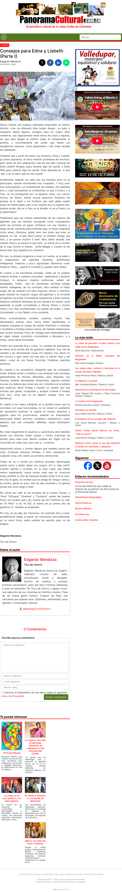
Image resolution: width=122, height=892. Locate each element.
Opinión (5, 45)
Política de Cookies (74, 874)
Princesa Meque (12, 752)
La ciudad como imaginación (89, 401)
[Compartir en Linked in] (58, 62)
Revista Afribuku (83, 508)
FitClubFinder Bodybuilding (88, 497)
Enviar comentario (56, 697)
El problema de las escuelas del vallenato (95, 419)
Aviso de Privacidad (13, 696)
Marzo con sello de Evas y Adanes (35, 842)
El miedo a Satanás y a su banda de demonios (35, 798)
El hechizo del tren (84, 482)
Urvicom (66, 889)
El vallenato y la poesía (86, 380)
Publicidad (48, 874)
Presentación (35, 874)
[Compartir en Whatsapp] (66, 62)
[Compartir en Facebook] (50, 62)
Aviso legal (59, 874)
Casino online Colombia (86, 520)
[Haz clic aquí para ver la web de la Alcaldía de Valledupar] (97, 67)
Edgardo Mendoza (10, 61)
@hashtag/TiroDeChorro (37, 608)
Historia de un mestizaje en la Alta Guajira (95, 389)
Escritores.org (82, 514)
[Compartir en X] (42, 62)
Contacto (23, 874)
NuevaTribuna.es (83, 503)
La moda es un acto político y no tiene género (11, 798)
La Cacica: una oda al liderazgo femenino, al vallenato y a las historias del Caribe (35, 747)
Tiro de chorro (33, 564)
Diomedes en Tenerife (85, 410)
